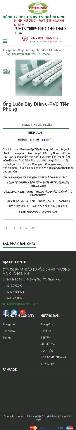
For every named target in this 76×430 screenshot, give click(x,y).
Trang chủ (9, 324)
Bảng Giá (46, 331)
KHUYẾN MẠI (48, 344)
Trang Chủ (47, 324)
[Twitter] (20, 228)
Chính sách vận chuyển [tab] (35, 140)
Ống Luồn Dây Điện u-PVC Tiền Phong (40, 50)
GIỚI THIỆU (47, 350)
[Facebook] (14, 228)
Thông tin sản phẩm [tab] (36, 125)
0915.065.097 (47, 38)
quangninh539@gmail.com (49, 41)
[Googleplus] (26, 228)
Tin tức (7, 337)
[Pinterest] (32, 228)
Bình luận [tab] (35, 132)
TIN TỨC (46, 337)
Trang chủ (9, 50)
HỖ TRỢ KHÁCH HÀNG (53, 357)
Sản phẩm (9, 331)
